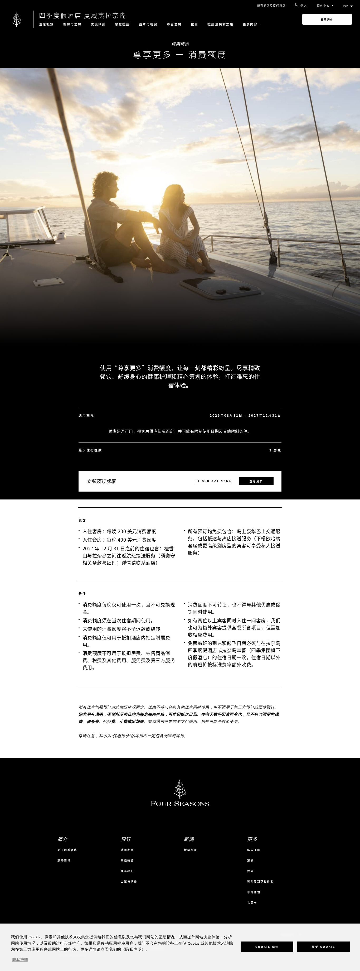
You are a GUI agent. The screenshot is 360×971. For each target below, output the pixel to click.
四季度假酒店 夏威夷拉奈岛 (83, 15)
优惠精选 (98, 24)
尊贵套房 (174, 24)
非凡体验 (253, 892)
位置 (194, 24)
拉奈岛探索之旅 (220, 24)
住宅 (250, 871)
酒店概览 (46, 24)
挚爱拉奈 (122, 24)
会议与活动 (129, 881)
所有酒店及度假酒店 (271, 5)
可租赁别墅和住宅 (260, 881)
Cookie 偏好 (267, 946)
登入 (303, 5)
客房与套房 (72, 24)
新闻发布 (190, 850)
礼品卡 (252, 903)
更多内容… (252, 24)
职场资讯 (64, 860)
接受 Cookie (323, 946)
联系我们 (127, 871)
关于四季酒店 (67, 850)
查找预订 (127, 860)
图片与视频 (148, 24)
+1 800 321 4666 (213, 481)
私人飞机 (253, 850)
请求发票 (127, 850)
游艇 (250, 860)
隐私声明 (20, 960)
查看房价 (327, 19)
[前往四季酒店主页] (17, 19)
